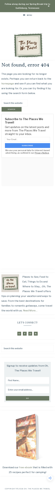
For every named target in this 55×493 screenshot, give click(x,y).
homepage (7, 83)
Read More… (30, 310)
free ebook (25, 467)
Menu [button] (29, 15)
